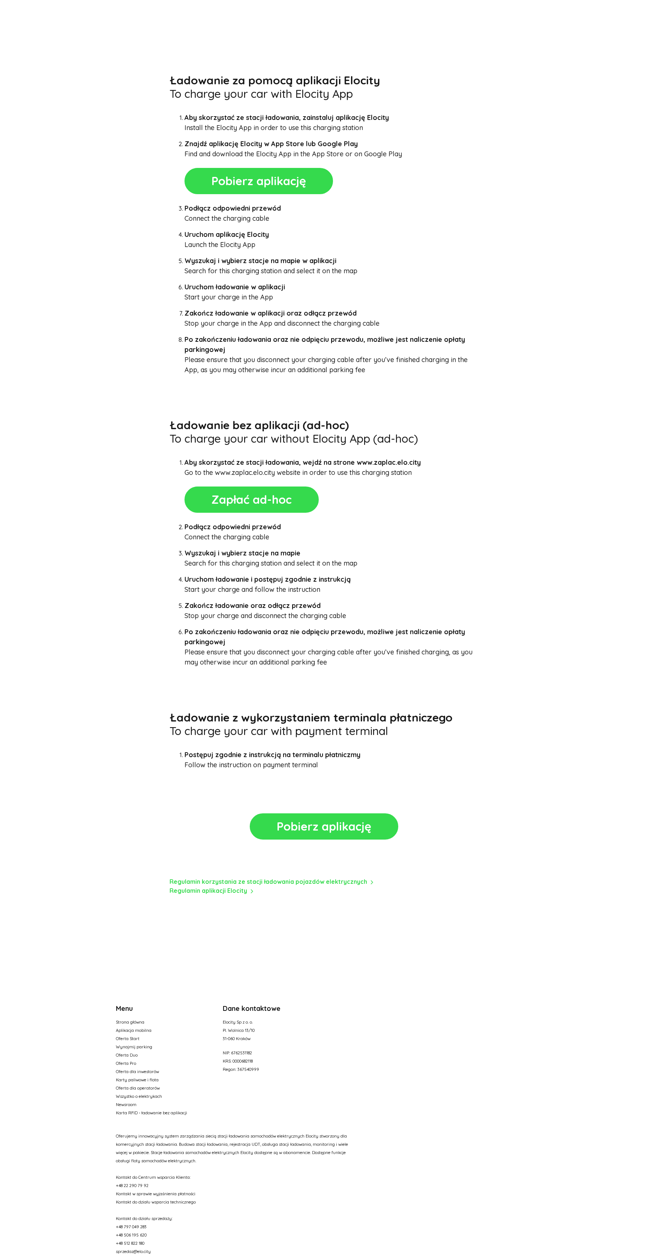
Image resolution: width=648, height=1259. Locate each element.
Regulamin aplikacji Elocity (208, 890)
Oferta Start (128, 1038)
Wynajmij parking (134, 1046)
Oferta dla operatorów (138, 1088)
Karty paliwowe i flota (137, 1079)
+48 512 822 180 (130, 1243)
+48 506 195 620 (131, 1235)
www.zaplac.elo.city (389, 462)
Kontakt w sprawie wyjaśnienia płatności (155, 1193)
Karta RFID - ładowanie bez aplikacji (151, 1112)
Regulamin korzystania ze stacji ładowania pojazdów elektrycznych (268, 881)
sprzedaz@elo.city (133, 1251)
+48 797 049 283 (131, 1226)
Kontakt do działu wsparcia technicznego (156, 1202)
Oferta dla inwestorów (137, 1071)
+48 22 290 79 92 (132, 1185)
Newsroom (126, 1104)
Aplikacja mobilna (134, 1030)
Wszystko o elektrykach (139, 1096)
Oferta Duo (127, 1055)
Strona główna (130, 1022)
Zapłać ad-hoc (252, 499)
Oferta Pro (126, 1063)
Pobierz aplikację (259, 181)
